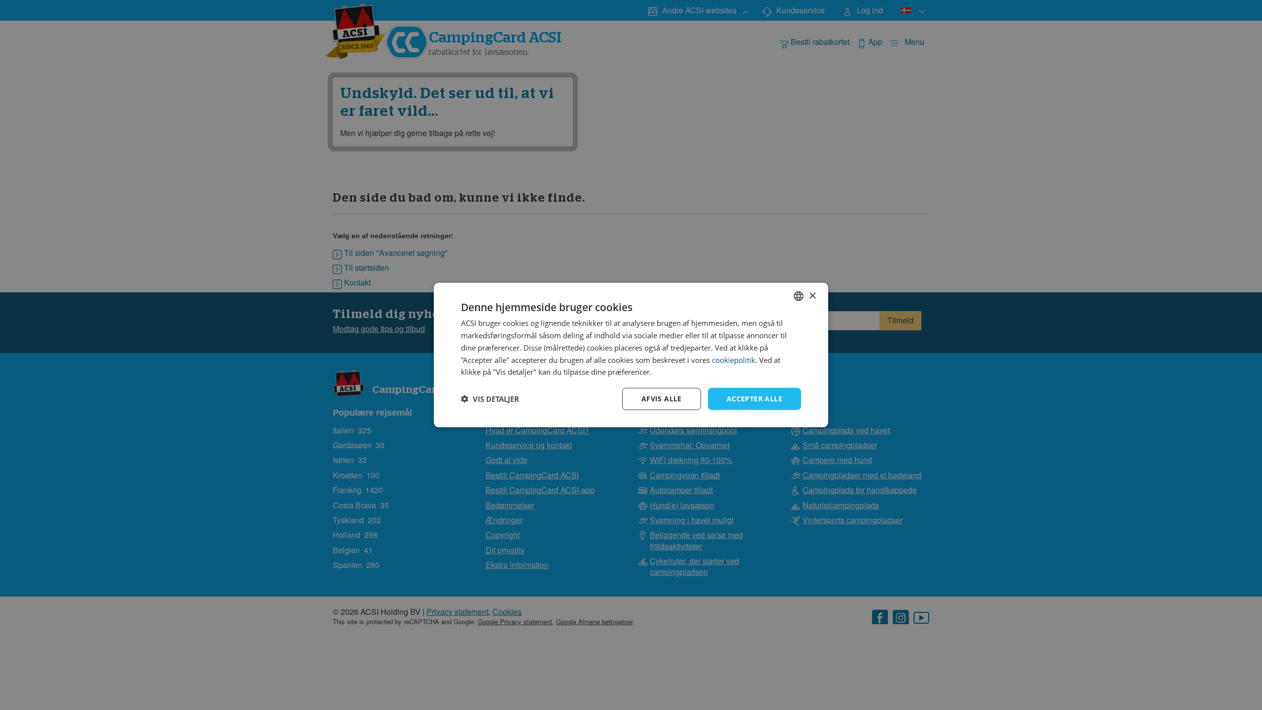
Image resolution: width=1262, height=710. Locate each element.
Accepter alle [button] (754, 398)
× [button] (812, 295)
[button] (490, 398)
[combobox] (799, 296)
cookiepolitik (733, 359)
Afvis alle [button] (661, 398)
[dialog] (631, 355)
